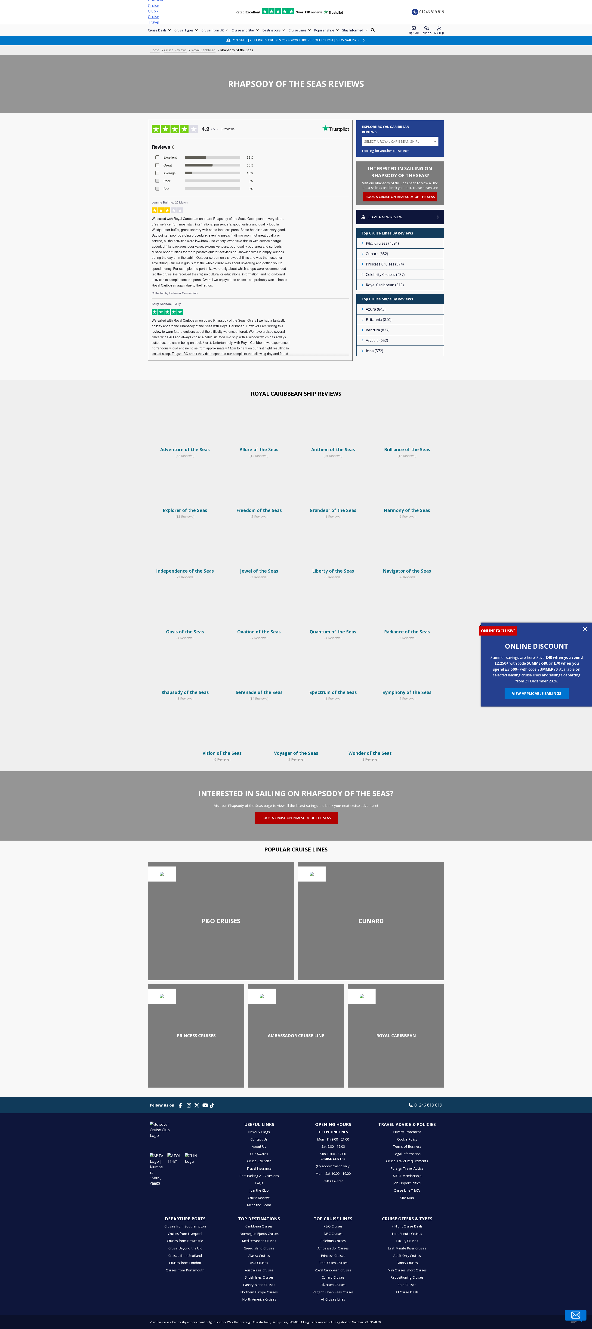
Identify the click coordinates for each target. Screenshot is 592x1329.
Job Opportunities (407, 1183)
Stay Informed (352, 30)
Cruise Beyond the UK (185, 1248)
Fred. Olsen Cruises (333, 1263)
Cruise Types (184, 30)
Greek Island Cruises (259, 1248)
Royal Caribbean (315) (385, 284)
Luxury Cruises (407, 1241)
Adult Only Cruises (407, 1255)
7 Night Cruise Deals (407, 1226)
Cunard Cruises (333, 1277)
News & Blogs (259, 1132)
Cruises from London (185, 1263)
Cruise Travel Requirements (407, 1161)
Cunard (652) (377, 253)
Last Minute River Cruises (407, 1248)
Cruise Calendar (259, 1161)
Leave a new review (385, 217)
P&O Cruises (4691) (382, 243)
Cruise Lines (297, 30)
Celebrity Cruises (333, 1241)
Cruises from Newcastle (185, 1241)
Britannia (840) (379, 319)
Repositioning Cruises (407, 1277)
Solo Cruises (407, 1285)
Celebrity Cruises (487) (385, 274)
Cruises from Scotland (185, 1255)
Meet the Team (259, 1205)
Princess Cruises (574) (385, 264)
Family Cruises (407, 1263)
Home (155, 50)
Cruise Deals (157, 30)
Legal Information (407, 1154)
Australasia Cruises (259, 1270)
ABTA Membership (407, 1176)
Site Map (407, 1198)
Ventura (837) (377, 330)
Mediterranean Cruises (259, 1241)
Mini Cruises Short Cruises (407, 1270)
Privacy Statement (407, 1132)
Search (373, 30)
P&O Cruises (333, 1226)
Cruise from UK (212, 30)
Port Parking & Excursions (259, 1176)
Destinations (271, 30)
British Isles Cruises (259, 1277)
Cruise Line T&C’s (407, 1190)
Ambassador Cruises (333, 1248)
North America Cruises (259, 1299)
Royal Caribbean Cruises (333, 1270)
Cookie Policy (407, 1139)
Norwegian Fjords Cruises (259, 1233)
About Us (259, 1146)
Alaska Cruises (259, 1255)
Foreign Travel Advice (407, 1168)
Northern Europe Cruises (259, 1292)
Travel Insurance (259, 1168)
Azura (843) (375, 309)
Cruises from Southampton (185, 1226)
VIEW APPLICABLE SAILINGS (536, 693)
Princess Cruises (333, 1255)
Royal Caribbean (203, 50)
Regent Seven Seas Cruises (333, 1292)
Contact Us (259, 1139)
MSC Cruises (333, 1233)
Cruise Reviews (175, 50)
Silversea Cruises (333, 1285)
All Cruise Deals (407, 1292)
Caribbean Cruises (259, 1226)
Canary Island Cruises (259, 1285)
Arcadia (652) (377, 340)
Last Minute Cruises (407, 1233)
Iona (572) (374, 350)
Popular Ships (324, 30)
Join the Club (259, 1190)
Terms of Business (407, 1146)
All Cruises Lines (333, 1299)
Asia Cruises (259, 1263)
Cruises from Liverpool (185, 1233)
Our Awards (259, 1154)
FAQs (259, 1183)
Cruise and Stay (243, 30)
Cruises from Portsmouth (185, 1270)
